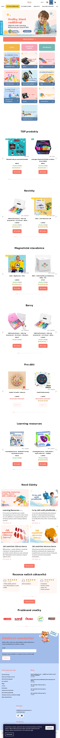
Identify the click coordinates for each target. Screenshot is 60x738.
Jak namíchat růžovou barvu (38, 679)
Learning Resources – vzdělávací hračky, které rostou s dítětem (43, 669)
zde (32, 730)
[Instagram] (22, 710)
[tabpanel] (7, 613)
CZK (42, 2)
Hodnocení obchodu (7, 685)
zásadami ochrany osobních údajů (26, 649)
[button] (5, 23)
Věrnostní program (7, 673)
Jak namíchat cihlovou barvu (38, 687)
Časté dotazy (6, 669)
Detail (16, 399)
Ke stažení (5, 676)
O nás (3, 680)
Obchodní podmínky (7, 687)
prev (3, 153)
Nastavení (9, 734)
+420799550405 (20, 707)
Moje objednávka (7, 692)
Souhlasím (50, 728)
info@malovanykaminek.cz (24, 705)
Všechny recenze (29, 596)
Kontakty (4, 683)
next (56, 153)
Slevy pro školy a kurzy (8, 671)
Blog (3, 678)
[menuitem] (3, 6)
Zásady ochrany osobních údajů (11, 689)
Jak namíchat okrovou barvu (38, 683)
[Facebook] (18, 710)
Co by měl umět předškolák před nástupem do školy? (43, 674)
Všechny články (29, 560)
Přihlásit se (6, 652)
